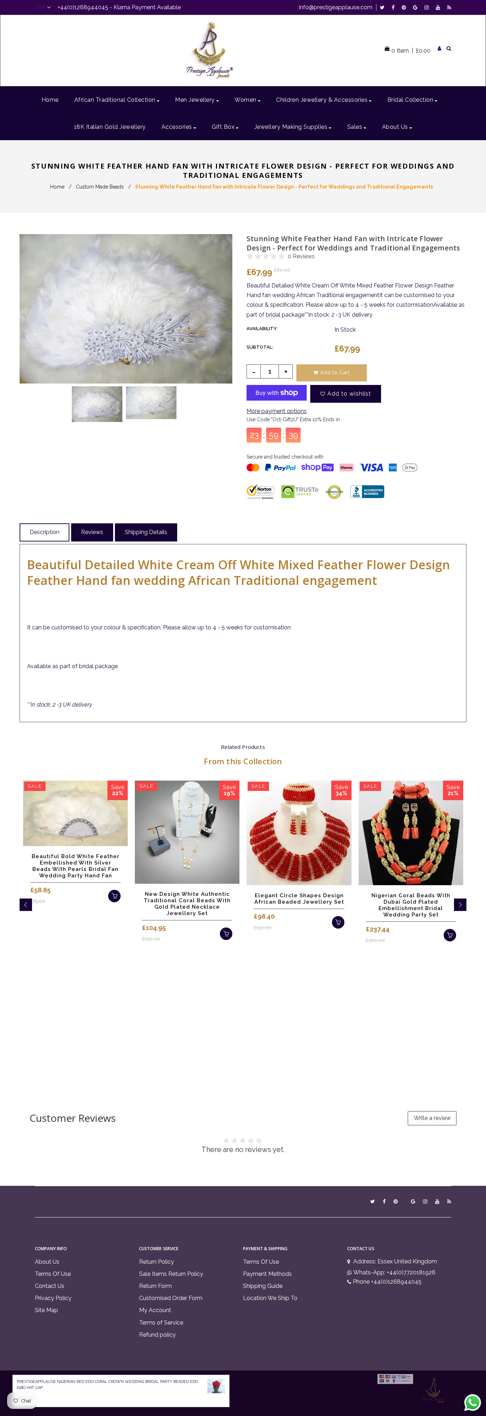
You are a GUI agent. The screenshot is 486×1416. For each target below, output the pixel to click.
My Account (155, 1310)
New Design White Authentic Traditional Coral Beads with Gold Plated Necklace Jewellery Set (187, 903)
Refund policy (157, 1334)
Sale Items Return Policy (171, 1273)
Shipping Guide (262, 1286)
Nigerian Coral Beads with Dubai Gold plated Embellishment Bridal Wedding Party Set (410, 905)
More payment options (277, 411)
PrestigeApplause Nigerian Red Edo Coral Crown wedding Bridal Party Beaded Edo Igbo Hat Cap (107, 1384)
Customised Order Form (170, 1298)
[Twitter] (384, 7)
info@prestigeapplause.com (336, 7)
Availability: (262, 328)
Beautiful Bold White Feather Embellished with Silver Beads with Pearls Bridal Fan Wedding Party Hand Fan (76, 866)
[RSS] (449, 7)
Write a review (432, 1118)
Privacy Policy (53, 1298)
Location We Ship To (270, 1298)
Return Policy (156, 1261)
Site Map (46, 1310)
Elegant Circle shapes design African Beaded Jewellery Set (299, 898)
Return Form (155, 1286)
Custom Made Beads (100, 187)
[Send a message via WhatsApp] (472, 1402)
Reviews (92, 532)
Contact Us (49, 1286)
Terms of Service (161, 1322)
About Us (47, 1261)
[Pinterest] (406, 7)
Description (44, 532)
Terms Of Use (53, 1273)
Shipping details (146, 532)
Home (57, 187)
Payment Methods (267, 1273)
